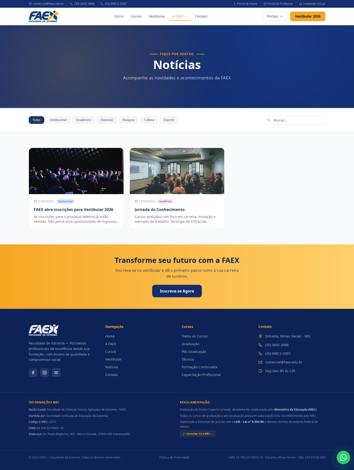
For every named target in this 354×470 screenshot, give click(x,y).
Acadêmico (83, 120)
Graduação (190, 344)
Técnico (188, 359)
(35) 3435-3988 (84, 4)
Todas (36, 120)
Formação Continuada (199, 367)
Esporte (169, 120)
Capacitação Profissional (201, 374)
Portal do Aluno (247, 4)
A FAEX (177, 16)
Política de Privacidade (174, 457)
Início (118, 16)
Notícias (111, 367)
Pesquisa (129, 120)
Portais (272, 16)
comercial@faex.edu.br (48, 4)
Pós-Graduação (194, 351)
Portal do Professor (280, 4)
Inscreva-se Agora (177, 291)
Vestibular (157, 16)
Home (110, 336)
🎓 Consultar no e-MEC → (198, 433)
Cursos (136, 16)
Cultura (149, 120)
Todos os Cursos (195, 336)
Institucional (58, 120)
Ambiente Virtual (314, 4)
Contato (201, 16)
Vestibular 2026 (308, 16)
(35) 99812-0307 (116, 4)
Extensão (107, 120)
